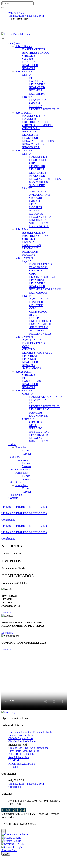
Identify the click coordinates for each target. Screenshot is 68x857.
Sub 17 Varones (24, 257)
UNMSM (13, 760)
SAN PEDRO (37, 93)
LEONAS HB (30, 134)
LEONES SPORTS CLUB (44, 109)
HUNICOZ (28, 62)
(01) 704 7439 (16, 12)
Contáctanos (8, 519)
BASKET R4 (29, 118)
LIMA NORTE (37, 84)
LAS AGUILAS (31, 245)
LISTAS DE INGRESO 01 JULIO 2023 (24, 507)
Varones (26, 453)
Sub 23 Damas (23, 371)
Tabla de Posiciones (19, 469)
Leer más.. (7, 612)
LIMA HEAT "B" (39, 434)
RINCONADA (31, 147)
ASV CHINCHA (39, 191)
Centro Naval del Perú (20, 735)
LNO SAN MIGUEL (41, 324)
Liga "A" (27, 74)
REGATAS (28, 68)
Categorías (14, 43)
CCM (32, 308)
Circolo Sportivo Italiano (22, 741)
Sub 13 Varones (24, 71)
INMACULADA (39, 431)
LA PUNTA (36, 80)
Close (6, 853)
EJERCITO (35, 428)
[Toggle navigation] (2, 38)
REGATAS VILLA (33, 144)
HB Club (13, 766)
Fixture (12, 444)
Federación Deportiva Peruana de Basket (30, 731)
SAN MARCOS (38, 182)
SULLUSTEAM (38, 223)
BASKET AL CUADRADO (45, 396)
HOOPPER (35, 207)
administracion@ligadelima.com (26, 15)
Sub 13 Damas (23, 46)
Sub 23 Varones (24, 390)
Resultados (14, 456)
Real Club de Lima (18, 757)
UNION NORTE (39, 226)
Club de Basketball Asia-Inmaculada (28, 747)
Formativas (21, 447)
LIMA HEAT (36, 169)
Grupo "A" (28, 393)
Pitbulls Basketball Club (21, 763)
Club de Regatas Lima (20, 738)
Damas (26, 450)
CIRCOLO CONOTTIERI (37, 125)
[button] (6, 850)
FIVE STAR (29, 131)
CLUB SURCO (38, 159)
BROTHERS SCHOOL (36, 52)
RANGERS (36, 412)
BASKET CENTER (33, 49)
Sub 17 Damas (23, 229)
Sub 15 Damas (23, 112)
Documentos (15, 494)
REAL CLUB (30, 65)
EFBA (33, 77)
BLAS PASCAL (38, 99)
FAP (31, 403)
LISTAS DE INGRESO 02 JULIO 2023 (24, 513)
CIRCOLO (28, 55)
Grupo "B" (28, 418)
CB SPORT (36, 197)
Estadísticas (14, 482)
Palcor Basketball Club (21, 754)
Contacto (13, 497)
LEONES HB (37, 166)
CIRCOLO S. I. (31, 128)
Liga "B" (27, 96)
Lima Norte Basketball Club (23, 750)
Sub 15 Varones (24, 150)
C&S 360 (27, 58)
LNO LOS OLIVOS (40, 321)
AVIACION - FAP (39, 194)
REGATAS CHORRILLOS (38, 140)
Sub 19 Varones (24, 336)
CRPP (32, 163)
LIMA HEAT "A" (39, 409)
